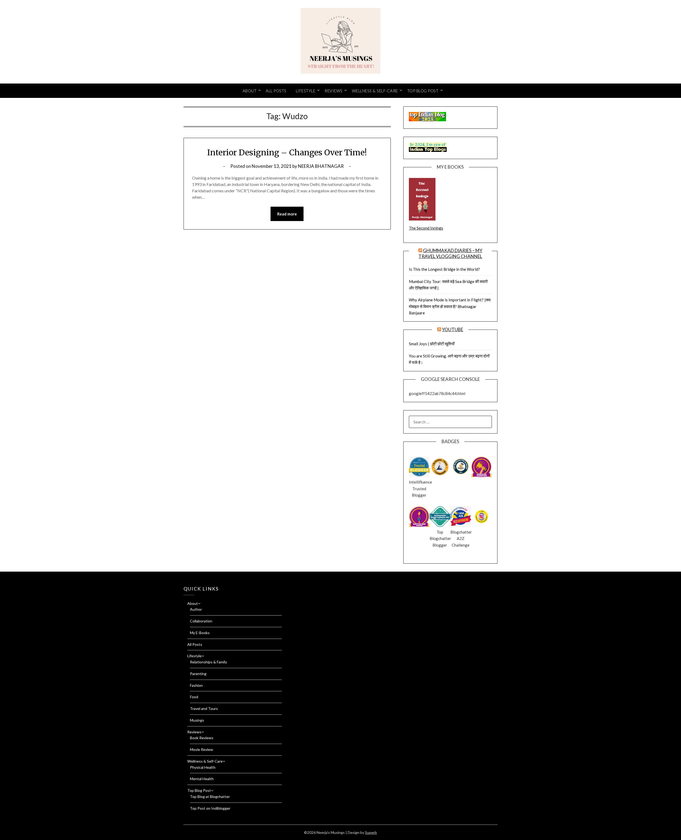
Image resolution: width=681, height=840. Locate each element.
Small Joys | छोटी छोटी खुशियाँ (431, 343)
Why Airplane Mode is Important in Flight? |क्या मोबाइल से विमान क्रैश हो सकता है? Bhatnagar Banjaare (450, 306)
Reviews (334, 90)
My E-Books (200, 632)
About (250, 90)
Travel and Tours (204, 708)
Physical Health (202, 767)
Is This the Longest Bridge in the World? (444, 269)
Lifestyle (305, 90)
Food (194, 697)
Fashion (196, 685)
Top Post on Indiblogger (210, 808)
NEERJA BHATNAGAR (321, 166)
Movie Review (201, 749)
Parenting (198, 673)
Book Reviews (201, 737)
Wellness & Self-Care (375, 90)
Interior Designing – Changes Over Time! (287, 152)
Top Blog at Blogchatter (210, 796)
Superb (371, 832)
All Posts (276, 90)
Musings (197, 720)
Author (196, 609)
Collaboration (201, 621)
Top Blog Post (423, 90)
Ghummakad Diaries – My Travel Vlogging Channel (450, 253)
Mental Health (202, 778)
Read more (287, 213)
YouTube (452, 329)
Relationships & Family (208, 662)
